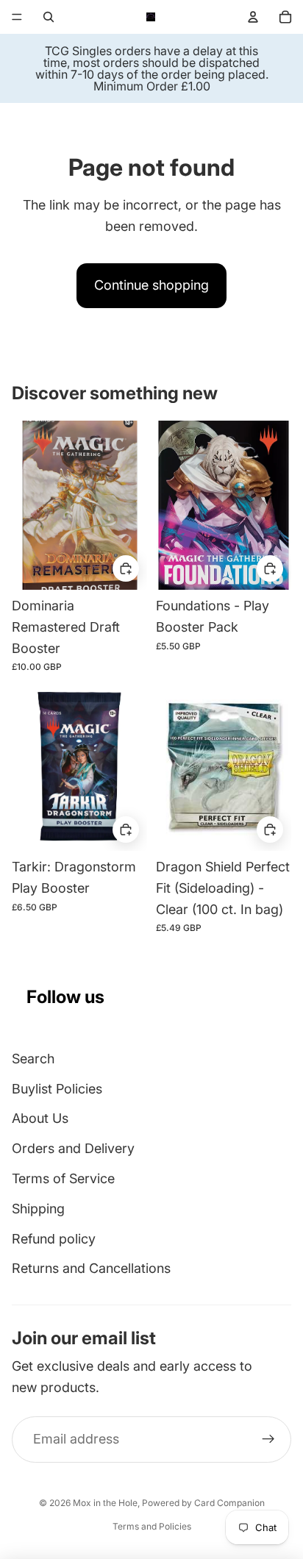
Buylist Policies (57, 1088)
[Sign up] (268, 1439)
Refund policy (54, 1238)
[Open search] (48, 17)
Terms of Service (63, 1178)
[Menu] (17, 17)
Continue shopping (151, 285)
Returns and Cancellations (91, 1268)
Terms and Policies (152, 1526)
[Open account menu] (253, 17)
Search (33, 1058)
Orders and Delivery (73, 1148)
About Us (40, 1118)
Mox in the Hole (105, 1502)
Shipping (38, 1208)
